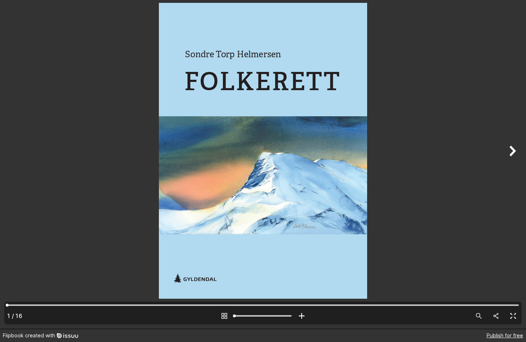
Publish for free (505, 335)
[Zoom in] (301, 316)
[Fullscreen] (513, 316)
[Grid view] (224, 316)
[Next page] (511, 164)
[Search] (479, 316)
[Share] (496, 316)
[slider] (263, 315)
